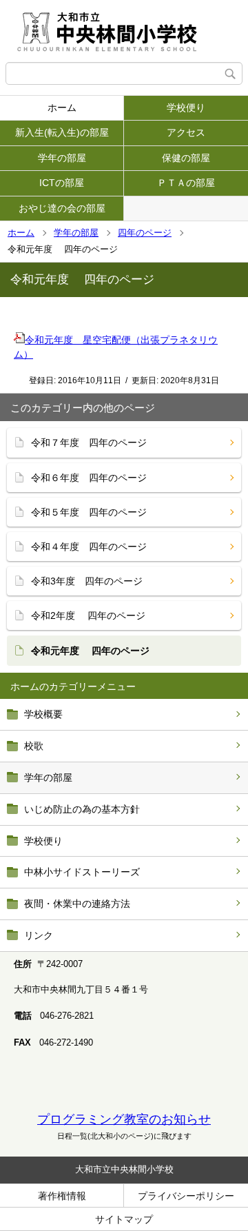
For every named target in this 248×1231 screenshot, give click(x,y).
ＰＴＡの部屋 (186, 182)
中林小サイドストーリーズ (82, 871)
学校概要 (43, 714)
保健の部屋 (186, 157)
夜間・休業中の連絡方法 (77, 903)
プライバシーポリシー (186, 1195)
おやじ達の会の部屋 (62, 208)
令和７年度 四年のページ (89, 442)
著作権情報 (62, 1195)
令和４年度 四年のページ (89, 546)
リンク (38, 935)
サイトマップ (124, 1219)
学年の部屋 (62, 157)
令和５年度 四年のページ (89, 512)
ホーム (62, 107)
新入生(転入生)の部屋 (62, 132)
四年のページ (145, 232)
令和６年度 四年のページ (89, 477)
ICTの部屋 (61, 182)
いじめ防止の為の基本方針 (82, 809)
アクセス (186, 132)
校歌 (33, 745)
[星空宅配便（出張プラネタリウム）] (19, 339)
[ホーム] (124, 31)
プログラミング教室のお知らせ (124, 1119)
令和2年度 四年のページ (88, 615)
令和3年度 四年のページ (87, 581)
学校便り (186, 107)
